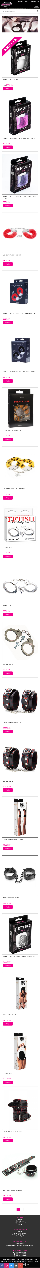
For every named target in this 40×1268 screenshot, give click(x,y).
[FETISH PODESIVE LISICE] (20, 875)
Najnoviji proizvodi (20, 1223)
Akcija (27, 2)
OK (28, 1264)
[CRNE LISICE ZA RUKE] (20, 992)
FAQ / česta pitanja (20, 1233)
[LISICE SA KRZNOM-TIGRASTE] (20, 408)
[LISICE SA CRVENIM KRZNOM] (20, 233)
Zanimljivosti (20, 1221)
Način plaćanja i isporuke (20, 1235)
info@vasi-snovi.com (21, 1252)
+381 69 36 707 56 (21, 1256)
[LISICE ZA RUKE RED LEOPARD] (20, 1109)
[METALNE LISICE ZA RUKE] (20, 57)
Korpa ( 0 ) (35, 2)
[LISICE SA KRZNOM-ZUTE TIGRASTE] (20, 466)
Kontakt (20, 1237)
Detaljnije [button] (7, 89)
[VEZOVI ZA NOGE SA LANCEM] (20, 1168)
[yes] (37, 11)
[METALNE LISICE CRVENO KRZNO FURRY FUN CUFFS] (20, 291)
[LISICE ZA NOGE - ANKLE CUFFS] (20, 817)
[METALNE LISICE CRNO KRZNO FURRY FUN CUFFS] (20, 350)
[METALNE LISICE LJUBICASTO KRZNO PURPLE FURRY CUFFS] (20, 174)
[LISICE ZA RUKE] (20, 525)
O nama (20, 1231)
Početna (20, 2)
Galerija (20, 1224)
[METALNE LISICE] (20, 583)
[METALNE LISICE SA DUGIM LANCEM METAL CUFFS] (20, 934)
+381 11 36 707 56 (21, 1254)
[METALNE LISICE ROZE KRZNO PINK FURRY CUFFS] (20, 116)
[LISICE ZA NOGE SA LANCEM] (20, 700)
